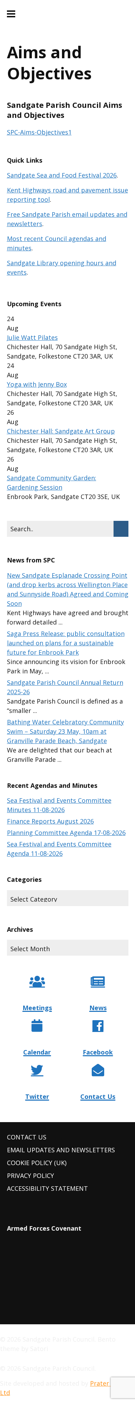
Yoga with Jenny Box (37, 384)
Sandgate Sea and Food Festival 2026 (62, 175)
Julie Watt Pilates (32, 337)
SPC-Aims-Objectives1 (39, 132)
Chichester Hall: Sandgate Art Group (61, 431)
